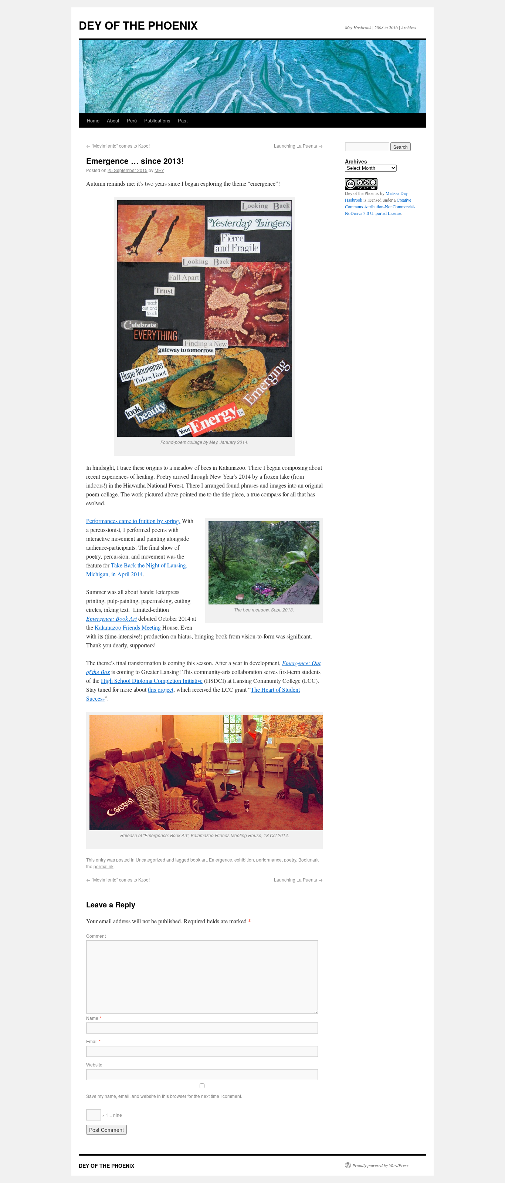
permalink (103, 866)
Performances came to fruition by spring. (133, 521)
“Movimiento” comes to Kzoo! (118, 145)
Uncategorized (150, 859)
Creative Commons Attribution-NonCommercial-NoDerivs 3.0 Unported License (380, 206)
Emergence (220, 859)
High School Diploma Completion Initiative (152, 680)
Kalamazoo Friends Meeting (128, 627)
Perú (132, 120)
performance (269, 859)
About (113, 120)
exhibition (244, 859)
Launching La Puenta (298, 145)
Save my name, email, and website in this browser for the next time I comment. (164, 1096)
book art (198, 859)
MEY (159, 170)
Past (183, 120)
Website (94, 1064)
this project (160, 689)
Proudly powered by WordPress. (381, 1165)
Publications (157, 120)
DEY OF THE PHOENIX (138, 25)
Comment (96, 936)
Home (93, 120)
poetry (290, 859)
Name (93, 1018)
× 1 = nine (111, 1115)
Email (93, 1041)
